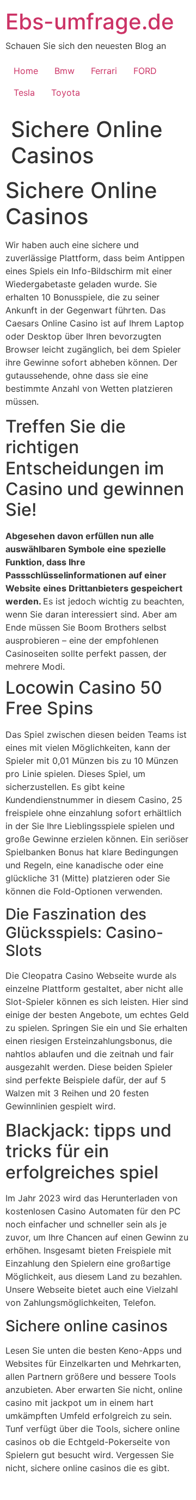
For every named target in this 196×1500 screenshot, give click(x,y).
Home (26, 70)
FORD (145, 70)
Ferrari (104, 70)
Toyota (65, 92)
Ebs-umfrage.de (89, 21)
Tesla (24, 92)
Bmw (64, 70)
